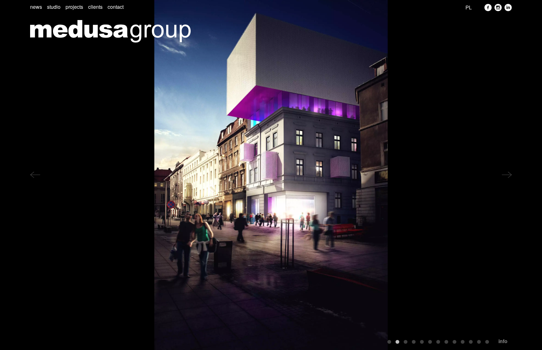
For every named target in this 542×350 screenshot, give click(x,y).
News (36, 6)
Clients (95, 6)
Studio (54, 6)
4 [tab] (414, 342)
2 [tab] (397, 342)
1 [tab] (389, 342)
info (502, 341)
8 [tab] (446, 342)
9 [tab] (454, 342)
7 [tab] (438, 342)
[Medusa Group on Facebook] (488, 7)
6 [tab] (430, 342)
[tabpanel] (271, 175)
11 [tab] (471, 342)
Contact (116, 6)
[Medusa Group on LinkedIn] (508, 7)
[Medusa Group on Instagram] (498, 7)
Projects (74, 6)
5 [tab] (422, 342)
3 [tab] (405, 342)
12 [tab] (479, 342)
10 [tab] (463, 342)
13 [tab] (487, 342)
